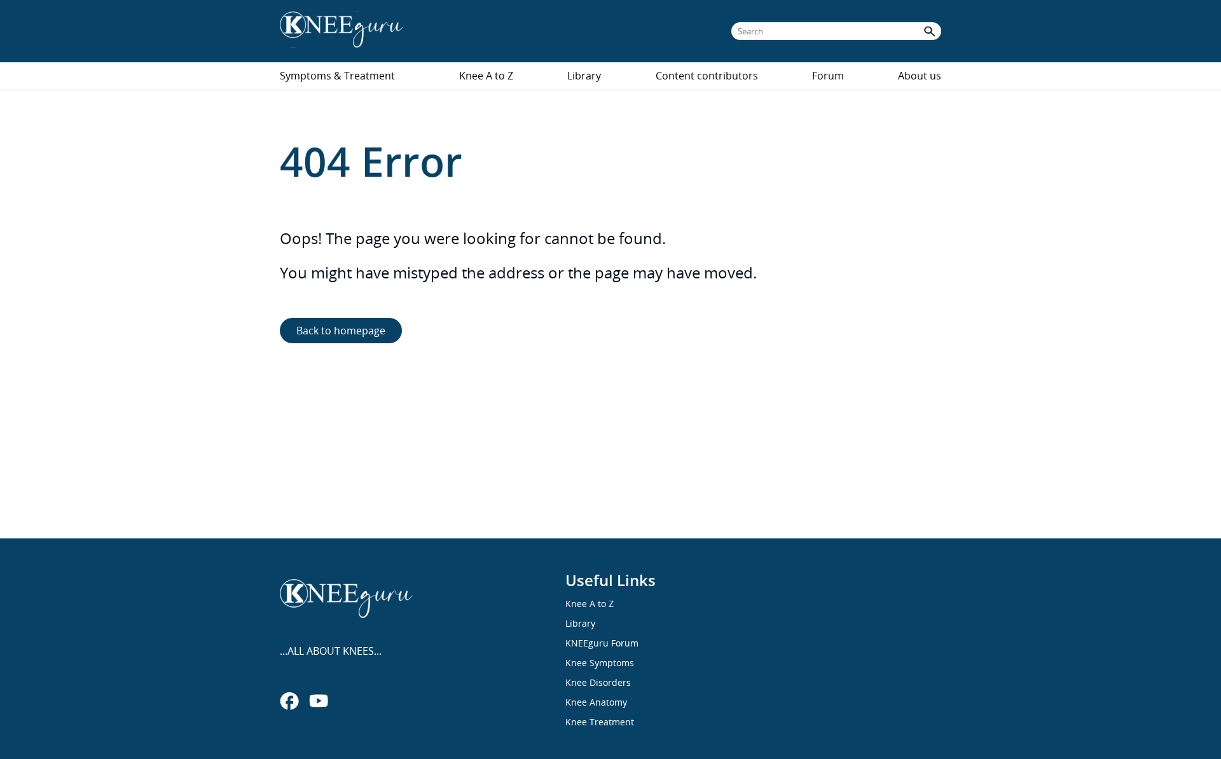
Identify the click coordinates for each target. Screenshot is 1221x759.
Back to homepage (340, 331)
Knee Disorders (598, 682)
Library (584, 76)
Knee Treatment (599, 722)
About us (919, 76)
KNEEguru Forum (601, 643)
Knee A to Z (486, 76)
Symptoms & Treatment (337, 76)
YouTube (318, 700)
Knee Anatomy (596, 702)
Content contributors (707, 76)
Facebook (289, 700)
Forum (828, 76)
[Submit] (929, 31)
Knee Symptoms (599, 663)
